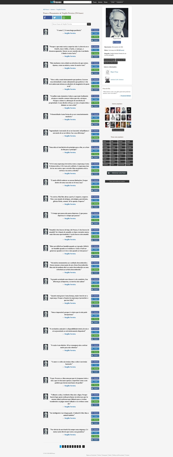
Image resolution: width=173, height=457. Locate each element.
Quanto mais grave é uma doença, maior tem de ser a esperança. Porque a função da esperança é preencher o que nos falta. (69, 298)
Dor (119, 158)
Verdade (105, 147)
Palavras (128, 153)
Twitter (99, 455)
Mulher (120, 147)
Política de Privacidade (118, 455)
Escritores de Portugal (109, 60)
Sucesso (105, 164)
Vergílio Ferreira (70, 33)
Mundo (105, 144)
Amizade (105, 150)
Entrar (112, 2)
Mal (119, 150)
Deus (127, 144)
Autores (100, 2)
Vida (112, 141)
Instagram (104, 455)
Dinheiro (113, 156)
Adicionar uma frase (119, 173)
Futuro (112, 164)
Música (128, 161)
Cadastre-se (120, 2)
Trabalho (105, 156)
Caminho (113, 158)
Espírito (113, 161)
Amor (104, 141)
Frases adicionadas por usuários (117, 181)
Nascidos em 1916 (120, 60)
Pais (119, 161)
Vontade (128, 164)
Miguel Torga (114, 72)
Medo (127, 150)
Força (119, 156)
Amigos (128, 141)
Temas (105, 2)
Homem (120, 141)
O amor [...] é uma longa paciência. (69, 30)
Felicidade (128, 147)
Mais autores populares (118, 130)
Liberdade (120, 153)
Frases (95, 2)
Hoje (104, 153)
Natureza (128, 156)
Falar (104, 161)
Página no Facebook (91, 455)
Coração (113, 147)
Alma (112, 150)
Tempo (120, 144)
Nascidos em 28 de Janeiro (110, 62)
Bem (112, 144)
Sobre (110, 455)
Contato (127, 455)
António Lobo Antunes (117, 79)
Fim (127, 158)
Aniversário (121, 164)
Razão (104, 158)
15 (83, 446)
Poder (112, 153)
